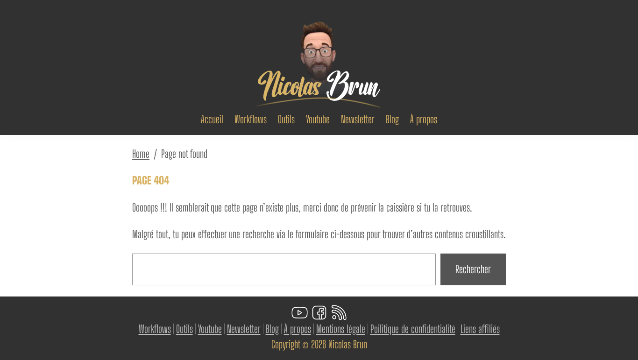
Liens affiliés (480, 329)
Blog (272, 329)
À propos (297, 329)
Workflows (155, 329)
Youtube (210, 329)
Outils (184, 329)
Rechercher (473, 269)
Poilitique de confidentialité (412, 329)
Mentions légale (340, 329)
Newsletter (244, 329)
